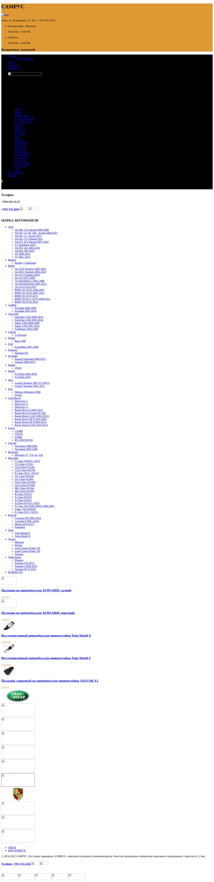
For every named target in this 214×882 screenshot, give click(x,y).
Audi (10, 227)
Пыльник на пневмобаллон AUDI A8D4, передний (38, 613)
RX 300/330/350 (24, 440)
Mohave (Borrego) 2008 (27, 392)
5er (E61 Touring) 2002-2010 (30, 272)
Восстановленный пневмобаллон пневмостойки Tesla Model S (46, 658)
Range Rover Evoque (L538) (30, 413)
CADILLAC (22, 157)
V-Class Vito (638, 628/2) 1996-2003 (34, 506)
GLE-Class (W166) (25, 482)
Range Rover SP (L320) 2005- (31, 419)
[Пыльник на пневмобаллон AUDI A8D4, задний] (8, 583)
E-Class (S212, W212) (27, 473)
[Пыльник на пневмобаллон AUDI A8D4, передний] (8, 606)
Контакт (12, 175)
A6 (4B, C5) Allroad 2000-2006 (32, 230)
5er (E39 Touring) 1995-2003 (30, 269)
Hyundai (12, 356)
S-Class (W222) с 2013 (27, 503)
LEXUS (19, 124)
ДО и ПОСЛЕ (16, 172)
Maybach (13, 452)
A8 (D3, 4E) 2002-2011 (27, 248)
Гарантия (13, 65)
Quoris (18, 395)
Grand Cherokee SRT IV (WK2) (32, 383)
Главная (12, 56)
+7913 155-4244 (10, 209)
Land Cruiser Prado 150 (27, 551)
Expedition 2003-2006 (26, 347)
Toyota (11, 539)
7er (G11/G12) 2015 (25, 287)
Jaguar (11, 371)
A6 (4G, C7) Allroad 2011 (29, 239)
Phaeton (19, 560)
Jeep (10, 380)
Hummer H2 (21, 353)
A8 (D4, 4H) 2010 (24, 251)
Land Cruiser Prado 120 (27, 548)
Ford (10, 344)
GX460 (19, 431)
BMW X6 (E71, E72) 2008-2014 (32, 299)
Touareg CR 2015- (25, 563)
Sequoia (19, 554)
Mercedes (13, 458)
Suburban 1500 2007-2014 (29, 320)
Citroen (12, 332)
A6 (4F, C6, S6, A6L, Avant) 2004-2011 (36, 233)
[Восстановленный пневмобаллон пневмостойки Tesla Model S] (8, 651)
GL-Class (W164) (24, 476)
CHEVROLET (23, 163)
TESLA (19, 139)
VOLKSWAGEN (24, 118)
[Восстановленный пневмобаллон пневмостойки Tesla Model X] (8, 629)
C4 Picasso (20, 335)
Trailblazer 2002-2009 (26, 329)
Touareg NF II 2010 (25, 569)
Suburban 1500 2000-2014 (29, 317)
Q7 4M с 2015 (22, 257)
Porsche (12, 515)
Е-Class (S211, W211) (26, 512)
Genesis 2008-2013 (25, 362)
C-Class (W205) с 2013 (27, 461)
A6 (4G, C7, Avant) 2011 (28, 236)
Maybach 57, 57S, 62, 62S (29, 455)
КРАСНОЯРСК (17, 850)
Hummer (12, 350)
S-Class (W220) (23, 497)
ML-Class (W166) (24, 491)
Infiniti (11, 365)
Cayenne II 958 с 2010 (27, 521)
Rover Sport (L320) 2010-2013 (31, 425)
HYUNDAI (21, 142)
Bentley (12, 260)
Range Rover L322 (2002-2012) (32, 416)
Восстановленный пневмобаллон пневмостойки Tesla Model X (46, 635)
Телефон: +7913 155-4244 (16, 863)
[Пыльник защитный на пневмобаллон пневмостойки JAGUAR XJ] (8, 674)
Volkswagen (14, 557)
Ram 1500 (20, 341)
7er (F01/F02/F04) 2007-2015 (30, 284)
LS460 (18, 437)
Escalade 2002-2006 (25, 308)
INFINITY (20, 148)
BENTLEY (21, 160)
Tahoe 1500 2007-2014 (27, 326)
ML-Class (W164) (24, 488)
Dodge (11, 338)
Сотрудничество (24, 59)
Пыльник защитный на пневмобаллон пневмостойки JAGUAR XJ (49, 681)
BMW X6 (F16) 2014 (26, 302)
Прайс (11, 62)
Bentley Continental (25, 263)
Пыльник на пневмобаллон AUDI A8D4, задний (36, 590)
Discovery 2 (21, 401)
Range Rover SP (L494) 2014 (30, 422)
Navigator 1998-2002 (26, 446)
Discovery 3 (21, 404)
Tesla (11, 530)
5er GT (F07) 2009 (25, 278)
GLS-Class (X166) (25, 485)
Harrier (18, 545)
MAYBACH (22, 151)
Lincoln (12, 443)
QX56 (18, 368)
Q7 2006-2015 (22, 254)
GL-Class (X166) (24, 479)
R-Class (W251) (23, 494)
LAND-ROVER (24, 121)
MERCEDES (22, 115)
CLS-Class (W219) (25, 470)
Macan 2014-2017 (24, 524)
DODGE (19, 133)
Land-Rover (14, 398)
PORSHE (20, 145)
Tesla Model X (22, 536)
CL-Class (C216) (24, 464)
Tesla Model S (22, 533)
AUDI (18, 109)
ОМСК (12, 847)
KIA (17, 136)
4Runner (19, 542)
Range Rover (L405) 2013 (29, 410)
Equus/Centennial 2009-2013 (30, 359)
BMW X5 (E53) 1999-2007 (29, 290)
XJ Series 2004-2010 (26, 374)
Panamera (20, 527)
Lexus (11, 428)
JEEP (18, 127)
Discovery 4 (21, 407)
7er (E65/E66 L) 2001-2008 (29, 281)
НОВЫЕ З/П (15, 572)
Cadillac (12, 305)
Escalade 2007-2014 (25, 311)
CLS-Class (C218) (24, 467)
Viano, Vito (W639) (25, 509)
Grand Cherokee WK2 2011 (30, 386)
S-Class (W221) (23, 500)
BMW (18, 112)
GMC (18, 169)
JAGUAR (20, 166)
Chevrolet (13, 314)
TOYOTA (20, 130)
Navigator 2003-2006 (26, 449)
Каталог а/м (14, 68)
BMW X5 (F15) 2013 (26, 296)
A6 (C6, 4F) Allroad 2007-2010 (31, 242)
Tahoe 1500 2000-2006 (27, 323)
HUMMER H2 (23, 154)
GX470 (19, 434)
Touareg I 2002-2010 (26, 566)
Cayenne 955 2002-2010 (28, 518)
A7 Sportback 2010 (25, 245)
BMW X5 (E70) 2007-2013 (29, 293)
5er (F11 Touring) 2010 (27, 275)
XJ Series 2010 (23, 377)
